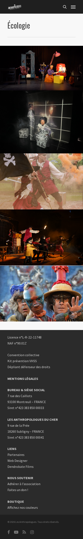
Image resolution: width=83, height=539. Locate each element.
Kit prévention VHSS (22, 361)
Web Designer (17, 460)
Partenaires (15, 455)
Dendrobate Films (20, 466)
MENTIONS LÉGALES (22, 378)
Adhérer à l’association (23, 484)
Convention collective (23, 355)
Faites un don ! (17, 490)
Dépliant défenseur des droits (28, 367)
